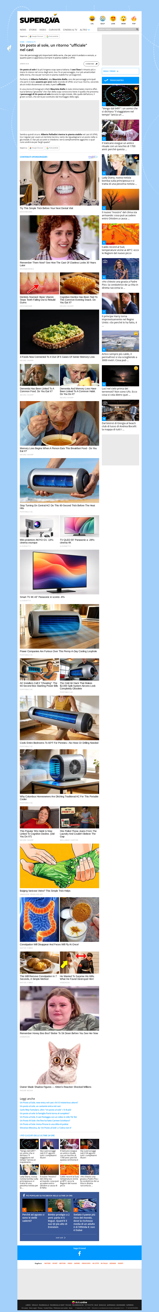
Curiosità (54, 29)
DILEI (96, 1305)
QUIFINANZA (111, 1305)
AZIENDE (113, 1263)
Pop (134, 23)
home (22, 42)
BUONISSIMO (121, 1305)
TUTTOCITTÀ (89, 1305)
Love (113, 23)
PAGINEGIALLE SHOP (57, 1305)
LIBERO (28, 1305)
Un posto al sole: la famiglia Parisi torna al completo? (44, 1113)
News (23, 29)
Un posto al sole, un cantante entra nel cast (40, 1106)
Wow (123, 23)
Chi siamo (24, 1308)
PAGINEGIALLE (44, 1305)
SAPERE (77, 1263)
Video (42, 29)
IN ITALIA (104, 1263)
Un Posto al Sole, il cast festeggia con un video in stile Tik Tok (48, 1117)
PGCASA (68, 1305)
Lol (92, 23)
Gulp (102, 23)
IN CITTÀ (95, 1263)
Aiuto (70, 1308)
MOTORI (62, 1263)
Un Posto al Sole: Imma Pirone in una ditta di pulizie (44, 1124)
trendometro (117, 80)
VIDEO (70, 1263)
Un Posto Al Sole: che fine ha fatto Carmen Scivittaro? (45, 1120)
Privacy (40, 1308)
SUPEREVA (130, 1305)
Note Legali (33, 1308)
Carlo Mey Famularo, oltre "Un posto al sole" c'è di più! (45, 1109)
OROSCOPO (86, 1263)
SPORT (54, 1263)
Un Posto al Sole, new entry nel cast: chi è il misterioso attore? (49, 1102)
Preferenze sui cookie (61, 1308)
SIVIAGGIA (102, 1305)
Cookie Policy (48, 1308)
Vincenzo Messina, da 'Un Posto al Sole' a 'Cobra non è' (46, 1127)
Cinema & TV (70, 29)
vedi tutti (59, 1238)
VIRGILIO (35, 1305)
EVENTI (120, 1263)
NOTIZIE (47, 1263)
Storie (33, 29)
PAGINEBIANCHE (78, 1305)
